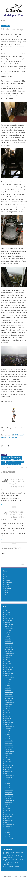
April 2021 (8, 737)
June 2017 (7, 831)
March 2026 (8, 616)
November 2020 (9, 747)
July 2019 (7, 780)
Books (6, 578)
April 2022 (8, 712)
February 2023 (9, 692)
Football (7, 584)
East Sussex (6, 459)
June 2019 (7, 782)
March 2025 (8, 641)
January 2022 (8, 718)
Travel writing (16, 464)
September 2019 (9, 775)
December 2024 (9, 647)
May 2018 (7, 808)
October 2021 (8, 724)
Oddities (7, 593)
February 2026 (9, 618)
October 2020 (8, 749)
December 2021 (9, 720)
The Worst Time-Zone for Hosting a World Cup (13, 860)
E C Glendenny (17, 457)
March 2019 (8, 788)
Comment (22, 564)
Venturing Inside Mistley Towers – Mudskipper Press (17, 514)
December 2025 (9, 622)
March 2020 (8, 763)
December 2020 (9, 745)
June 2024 (7, 659)
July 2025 (7, 633)
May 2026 (7, 612)
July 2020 (7, 755)
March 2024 (8, 665)
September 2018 (9, 800)
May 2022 (7, 710)
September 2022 (9, 702)
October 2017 (8, 822)
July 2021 (7, 731)
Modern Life (8, 588)
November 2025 (9, 624)
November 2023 (9, 673)
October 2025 (8, 626)
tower (21, 461)
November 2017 (9, 820)
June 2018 (7, 806)
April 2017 (8, 835)
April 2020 (8, 761)
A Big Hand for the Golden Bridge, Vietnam (11, 863)
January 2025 (8, 645)
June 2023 (7, 684)
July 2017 (7, 829)
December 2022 (9, 696)
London (7, 586)
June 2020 (7, 757)
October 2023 (8, 675)
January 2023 (8, 694)
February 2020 (9, 765)
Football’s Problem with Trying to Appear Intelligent (13, 856)
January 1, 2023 (6, 25)
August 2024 (8, 655)
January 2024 (8, 669)
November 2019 (9, 771)
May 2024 (7, 661)
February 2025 (9, 643)
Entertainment (9, 582)
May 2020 (7, 759)
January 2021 (8, 743)
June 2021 (7, 733)
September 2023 (9, 678)
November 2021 (9, 722)
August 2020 (8, 753)
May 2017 (7, 833)
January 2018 (8, 816)
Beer (6, 576)
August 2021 (8, 728)
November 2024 (9, 649)
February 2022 (9, 716)
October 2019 (8, 773)
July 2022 (7, 706)
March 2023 (8, 690)
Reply (14, 507)
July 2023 (7, 682)
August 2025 (8, 631)
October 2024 (8, 651)
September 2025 (9, 628)
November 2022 (9, 698)
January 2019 (8, 792)
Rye (4, 461)
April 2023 (8, 688)
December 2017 (9, 818)
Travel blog (6, 464)
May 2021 (7, 735)
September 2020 (9, 751)
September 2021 (9, 726)
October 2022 (8, 700)
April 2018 (8, 810)
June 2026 (7, 610)
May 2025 (7, 637)
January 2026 (8, 620)
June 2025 (7, 635)
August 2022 (8, 704)
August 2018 (8, 802)
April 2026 (8, 614)
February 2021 (9, 741)
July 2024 (7, 657)
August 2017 (8, 826)
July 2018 (7, 804)
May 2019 (7, 784)
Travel (4, 454)
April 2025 (8, 639)
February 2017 (9, 839)
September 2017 (9, 824)
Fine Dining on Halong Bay (12, 866)
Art (6, 574)
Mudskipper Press (14, 15)
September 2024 (9, 653)
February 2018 (9, 814)
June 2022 (7, 708)
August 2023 (8, 680)
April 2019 (8, 786)
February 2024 (9, 667)
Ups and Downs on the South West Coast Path (13, 853)
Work (6, 597)
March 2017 (8, 837)
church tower (6, 457)
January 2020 (8, 767)
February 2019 (9, 790)
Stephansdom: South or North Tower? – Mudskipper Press (17, 483)
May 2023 (7, 686)
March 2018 (8, 812)
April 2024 (8, 663)
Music (6, 590)
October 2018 (8, 798)
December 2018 (9, 794)
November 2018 (9, 796)
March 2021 (8, 739)
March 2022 (8, 714)
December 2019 (9, 769)
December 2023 (9, 671)
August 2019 (8, 777)
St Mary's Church (12, 461)
